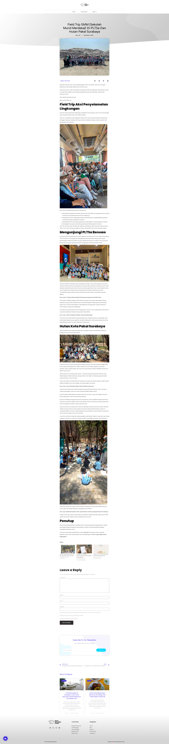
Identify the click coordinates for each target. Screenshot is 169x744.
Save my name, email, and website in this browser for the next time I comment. (81, 612)
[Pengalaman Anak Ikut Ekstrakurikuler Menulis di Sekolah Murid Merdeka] (84, 549)
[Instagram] (56, 728)
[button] (94, 80)
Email (61, 600)
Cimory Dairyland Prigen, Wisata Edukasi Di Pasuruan (80, 386)
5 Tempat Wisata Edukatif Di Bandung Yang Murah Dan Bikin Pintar (83, 297)
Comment (63, 577)
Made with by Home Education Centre (116, 741)
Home (73, 11)
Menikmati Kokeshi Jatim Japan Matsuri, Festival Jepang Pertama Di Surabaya (87, 511)
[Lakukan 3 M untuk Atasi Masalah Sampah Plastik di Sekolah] (101, 549)
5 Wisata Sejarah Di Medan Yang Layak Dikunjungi (79, 315)
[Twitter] (50, 728)
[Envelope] (59, 728)
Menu (94, 11)
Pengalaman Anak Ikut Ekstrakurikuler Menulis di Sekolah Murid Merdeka (84, 555)
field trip (86, 532)
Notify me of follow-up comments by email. (72, 615)
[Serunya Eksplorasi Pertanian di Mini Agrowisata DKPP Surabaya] (67, 549)
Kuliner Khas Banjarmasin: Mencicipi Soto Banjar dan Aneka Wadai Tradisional (97, 695)
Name (62, 595)
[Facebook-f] (53, 728)
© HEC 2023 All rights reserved (50, 741)
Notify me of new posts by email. (69, 618)
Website (62, 606)
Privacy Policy (84, 11)
